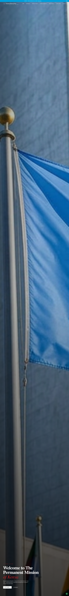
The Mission (28, 3)
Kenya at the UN (35, 3)
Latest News (6, 587)
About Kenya (58, 3)
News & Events (51, 3)
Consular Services (43, 3)
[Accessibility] (67, 594)
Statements (15, 587)
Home (23, 3)
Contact (64, 3)
